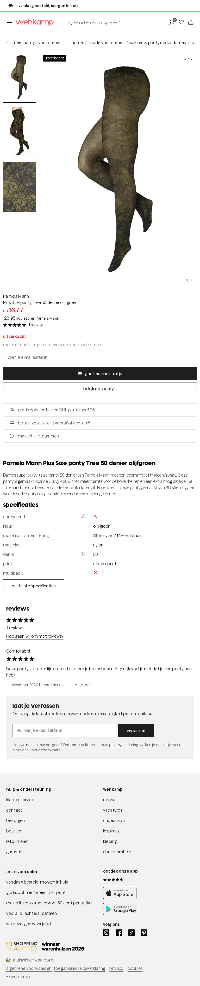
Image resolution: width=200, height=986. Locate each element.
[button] (83, 516)
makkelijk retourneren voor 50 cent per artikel (49, 902)
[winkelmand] (191, 22)
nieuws (109, 799)
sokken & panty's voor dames (158, 42)
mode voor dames (106, 42)
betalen (13, 830)
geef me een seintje (103, 373)
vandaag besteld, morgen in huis (37, 882)
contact (14, 810)
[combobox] (114, 22)
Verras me (136, 730)
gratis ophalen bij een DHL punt (36, 892)
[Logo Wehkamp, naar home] (33, 22)
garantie (14, 851)
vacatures (112, 810)
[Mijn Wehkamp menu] (173, 22)
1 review (36, 324)
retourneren (17, 841)
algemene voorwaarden (29, 968)
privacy (116, 968)
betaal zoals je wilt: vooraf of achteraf (54, 422)
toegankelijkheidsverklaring (79, 968)
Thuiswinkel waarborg (32, 960)
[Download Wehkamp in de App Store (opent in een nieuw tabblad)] (121, 897)
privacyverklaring (124, 744)
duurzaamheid (117, 851)
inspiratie (112, 830)
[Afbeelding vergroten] (118, 169)
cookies (135, 968)
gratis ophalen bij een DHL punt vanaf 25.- (57, 409)
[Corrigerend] (83, 516)
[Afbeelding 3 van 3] (19, 187)
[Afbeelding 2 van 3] (19, 132)
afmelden (20, 750)
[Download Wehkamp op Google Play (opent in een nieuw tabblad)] (121, 913)
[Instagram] (106, 932)
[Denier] (83, 554)
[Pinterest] (144, 932)
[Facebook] (119, 932)
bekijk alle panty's (100, 388)
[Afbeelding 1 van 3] (19, 77)
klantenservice (20, 799)
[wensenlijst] (183, 22)
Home (77, 42)
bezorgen (15, 820)
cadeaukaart (115, 820)
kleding (110, 841)
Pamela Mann (16, 296)
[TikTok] (131, 932)
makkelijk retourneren (38, 436)
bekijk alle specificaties (34, 585)
